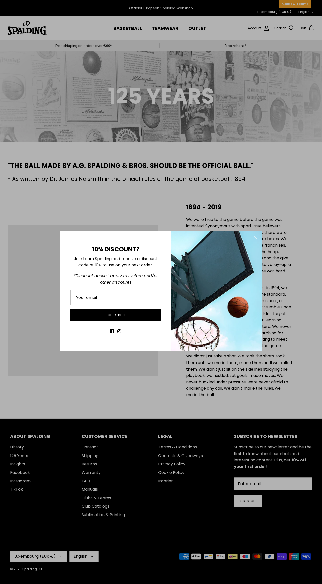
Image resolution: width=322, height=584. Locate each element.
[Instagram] (119, 331)
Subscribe (116, 315)
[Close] (255, 237)
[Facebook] (112, 331)
